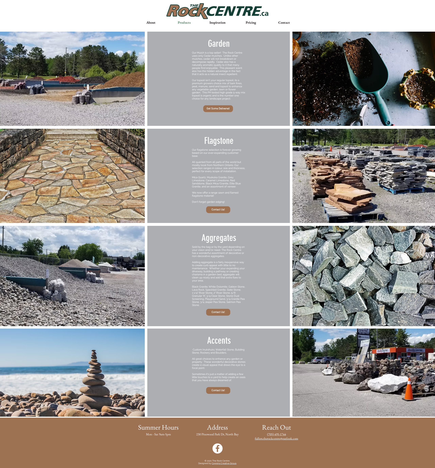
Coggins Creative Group (224, 463)
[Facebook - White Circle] (217, 448)
